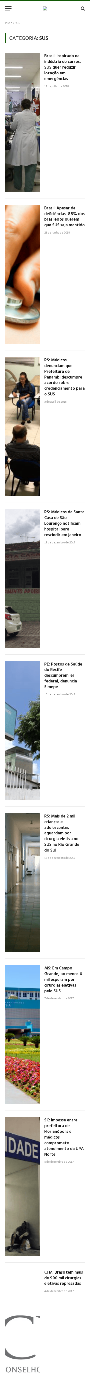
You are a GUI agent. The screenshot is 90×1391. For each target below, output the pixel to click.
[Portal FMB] (45, 8)
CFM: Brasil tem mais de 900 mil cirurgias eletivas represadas (63, 1278)
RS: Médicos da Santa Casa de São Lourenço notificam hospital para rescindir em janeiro (64, 523)
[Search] (82, 8)
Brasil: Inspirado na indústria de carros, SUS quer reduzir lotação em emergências (62, 67)
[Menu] (8, 8)
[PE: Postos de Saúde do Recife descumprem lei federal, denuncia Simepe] (22, 730)
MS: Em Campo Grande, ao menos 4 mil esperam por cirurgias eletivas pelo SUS (63, 979)
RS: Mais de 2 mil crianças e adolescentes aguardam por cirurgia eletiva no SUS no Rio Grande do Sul (61, 833)
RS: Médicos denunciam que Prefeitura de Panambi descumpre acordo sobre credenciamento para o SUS (64, 377)
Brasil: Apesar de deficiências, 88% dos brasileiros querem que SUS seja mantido (64, 217)
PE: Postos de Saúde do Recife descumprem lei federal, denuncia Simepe (63, 675)
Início (8, 23)
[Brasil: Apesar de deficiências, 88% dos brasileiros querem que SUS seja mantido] (22, 274)
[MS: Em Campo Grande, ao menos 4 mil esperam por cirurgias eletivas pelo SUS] (22, 1034)
